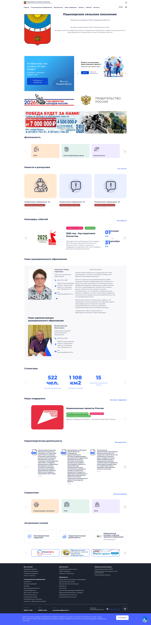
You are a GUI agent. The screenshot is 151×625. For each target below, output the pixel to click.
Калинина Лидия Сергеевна (61, 271)
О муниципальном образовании (41, 7)
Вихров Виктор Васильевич (60, 327)
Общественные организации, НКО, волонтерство (106, 572)
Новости (81, 7)
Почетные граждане (30, 584)
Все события (122, 220)
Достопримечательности (32, 588)
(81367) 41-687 (28, 610)
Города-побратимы (30, 590)
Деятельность (58, 7)
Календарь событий (30, 569)
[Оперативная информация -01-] (40, 186)
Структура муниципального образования (72, 579)
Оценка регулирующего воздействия (71, 590)
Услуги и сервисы (29, 575)
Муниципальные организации (69, 584)
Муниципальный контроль (67, 597)
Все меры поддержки (118, 400)
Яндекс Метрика (59, 617)
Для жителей (28, 567)
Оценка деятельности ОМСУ (104, 569)
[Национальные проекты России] (47, 417)
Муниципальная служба (67, 581)
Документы (62, 586)
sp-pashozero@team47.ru (61, 610)
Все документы (121, 442)
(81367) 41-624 (42, 610)
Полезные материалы (31, 573)
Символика (27, 581)
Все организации (120, 494)
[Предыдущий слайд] (78, 73)
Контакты (96, 7)
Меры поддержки (71, 7)
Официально (63, 577)
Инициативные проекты (102, 575)
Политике (26, 621)
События (89, 7)
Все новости (122, 168)
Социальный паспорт (31, 597)
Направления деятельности (68, 569)
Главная (26, 7)
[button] (125, 151)
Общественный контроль (103, 567)
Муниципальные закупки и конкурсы (71, 592)
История (26, 586)
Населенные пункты (30, 595)
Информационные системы (68, 595)
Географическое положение (33, 599)
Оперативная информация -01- (37, 202)
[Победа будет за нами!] (75, 122)
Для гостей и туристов (31, 592)
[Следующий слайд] (126, 73)
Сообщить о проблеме (37, 81)
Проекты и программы (66, 573)
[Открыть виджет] (145, 619)
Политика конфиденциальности (97, 608)
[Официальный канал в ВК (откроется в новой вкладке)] (125, 609)
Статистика (62, 588)
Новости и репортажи (31, 571)
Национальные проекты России (85, 408)
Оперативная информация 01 (35, 205)
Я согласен (122, 617)
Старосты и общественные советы (35, 601)
